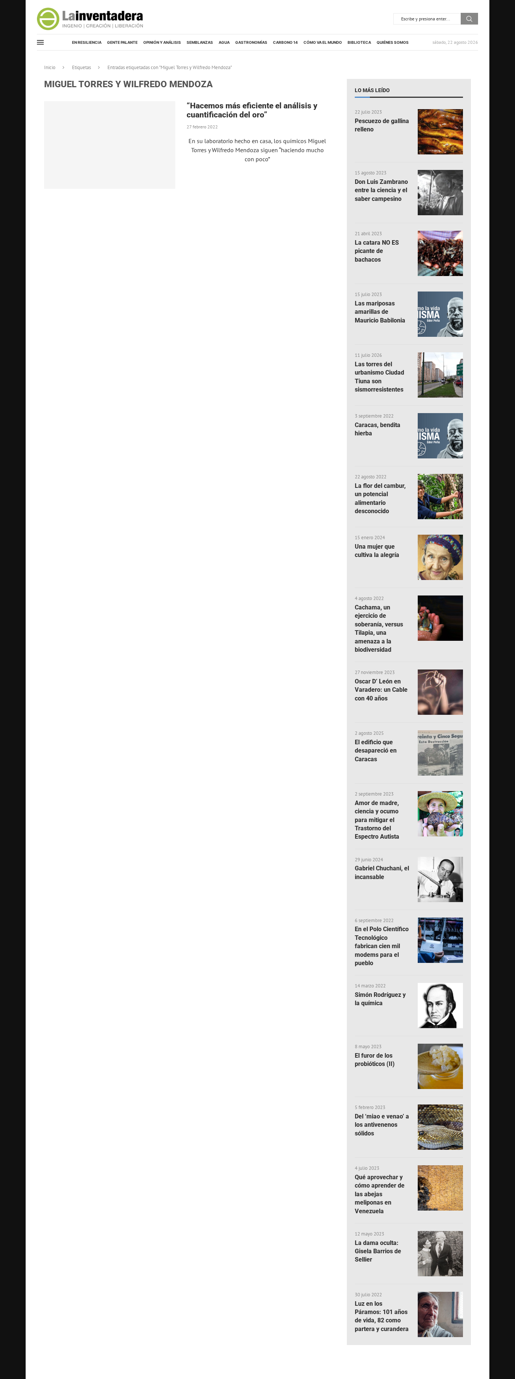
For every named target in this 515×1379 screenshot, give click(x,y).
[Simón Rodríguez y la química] (440, 1005)
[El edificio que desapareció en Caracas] (440, 753)
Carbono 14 (285, 42)
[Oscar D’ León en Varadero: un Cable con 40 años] (440, 692)
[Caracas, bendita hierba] (440, 435)
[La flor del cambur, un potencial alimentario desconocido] (440, 496)
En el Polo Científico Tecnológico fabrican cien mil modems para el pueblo (382, 946)
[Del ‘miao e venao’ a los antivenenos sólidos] (440, 1127)
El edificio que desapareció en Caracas (376, 751)
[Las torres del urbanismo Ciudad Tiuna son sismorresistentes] (440, 375)
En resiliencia (86, 42)
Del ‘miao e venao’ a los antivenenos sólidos (382, 1125)
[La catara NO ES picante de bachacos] (440, 253)
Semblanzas (200, 42)
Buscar (469, 19)
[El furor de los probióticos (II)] (440, 1066)
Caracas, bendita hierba (377, 429)
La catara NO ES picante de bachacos (377, 251)
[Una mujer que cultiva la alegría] (440, 557)
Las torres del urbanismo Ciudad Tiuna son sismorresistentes (379, 377)
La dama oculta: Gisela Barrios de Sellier (378, 1251)
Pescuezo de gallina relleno (382, 125)
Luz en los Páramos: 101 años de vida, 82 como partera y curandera (382, 1316)
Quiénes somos (393, 42)
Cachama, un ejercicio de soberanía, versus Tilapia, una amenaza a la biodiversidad (379, 628)
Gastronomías (251, 42)
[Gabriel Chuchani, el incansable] (440, 879)
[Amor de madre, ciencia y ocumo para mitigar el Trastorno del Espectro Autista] (440, 813)
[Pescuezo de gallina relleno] (440, 131)
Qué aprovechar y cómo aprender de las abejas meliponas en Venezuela (380, 1194)
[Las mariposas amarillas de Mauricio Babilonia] (440, 314)
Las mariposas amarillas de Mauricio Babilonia (380, 312)
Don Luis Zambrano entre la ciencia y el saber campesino (381, 190)
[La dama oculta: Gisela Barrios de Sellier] (440, 1253)
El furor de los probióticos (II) (375, 1059)
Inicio (49, 67)
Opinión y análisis (162, 42)
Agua (224, 42)
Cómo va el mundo (322, 42)
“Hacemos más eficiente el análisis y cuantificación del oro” (252, 110)
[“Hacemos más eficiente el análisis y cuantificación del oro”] (109, 145)
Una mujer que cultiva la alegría (377, 550)
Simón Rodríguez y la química (380, 999)
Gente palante (122, 42)
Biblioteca (359, 42)
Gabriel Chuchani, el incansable (382, 872)
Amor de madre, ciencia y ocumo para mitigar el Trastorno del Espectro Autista (377, 820)
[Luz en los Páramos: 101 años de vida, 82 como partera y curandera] (440, 1314)
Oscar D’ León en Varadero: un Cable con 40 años (381, 690)
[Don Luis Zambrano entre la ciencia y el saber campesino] (440, 192)
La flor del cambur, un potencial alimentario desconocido (380, 498)
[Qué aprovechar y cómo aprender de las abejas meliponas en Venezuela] (440, 1188)
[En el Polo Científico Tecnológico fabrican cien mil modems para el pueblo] (440, 940)
